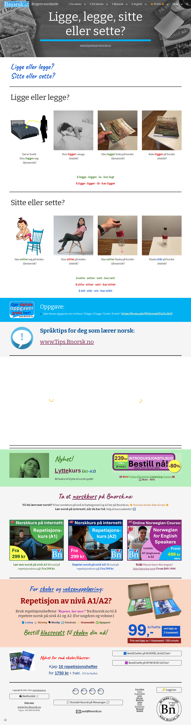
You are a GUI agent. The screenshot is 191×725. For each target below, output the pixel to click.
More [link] (175, 4)
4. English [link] (136, 4)
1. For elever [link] (75, 4)
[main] (95, 28)
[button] (187, 4)
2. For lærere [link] (97, 4)
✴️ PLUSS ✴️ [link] (157, 4)
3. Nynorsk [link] (117, 4)
